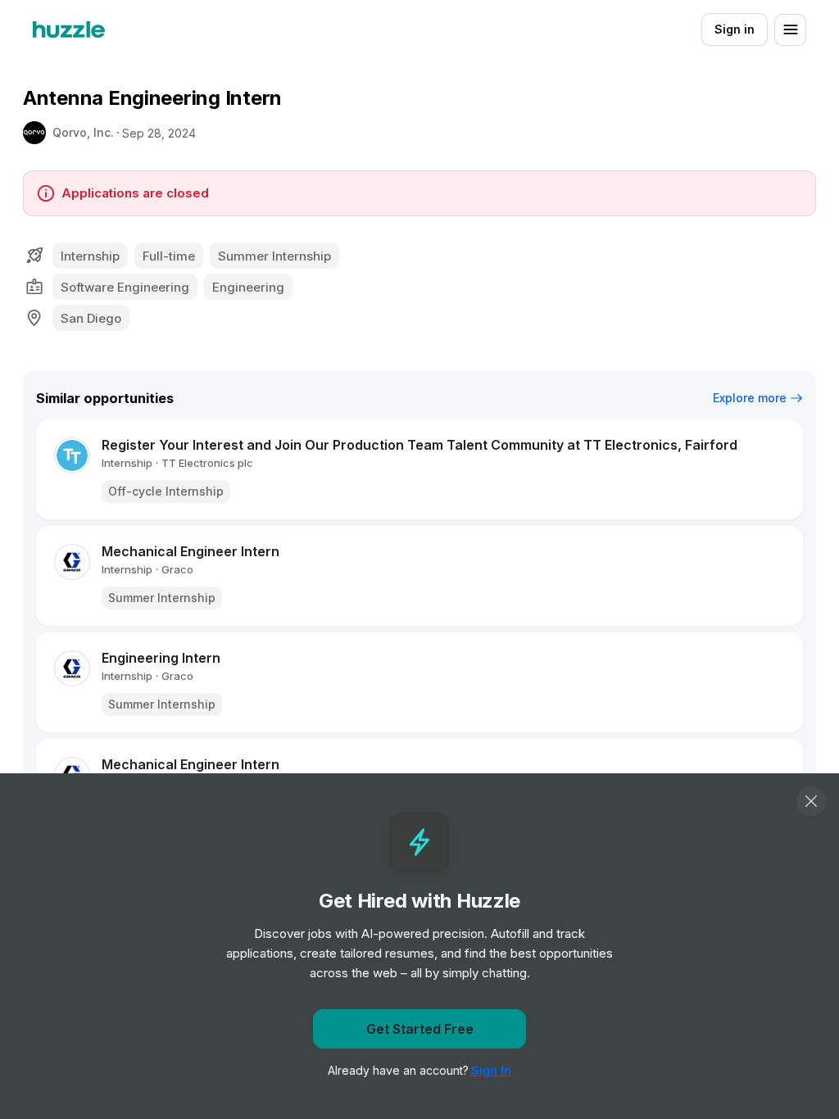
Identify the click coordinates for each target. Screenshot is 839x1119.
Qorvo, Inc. (83, 132)
